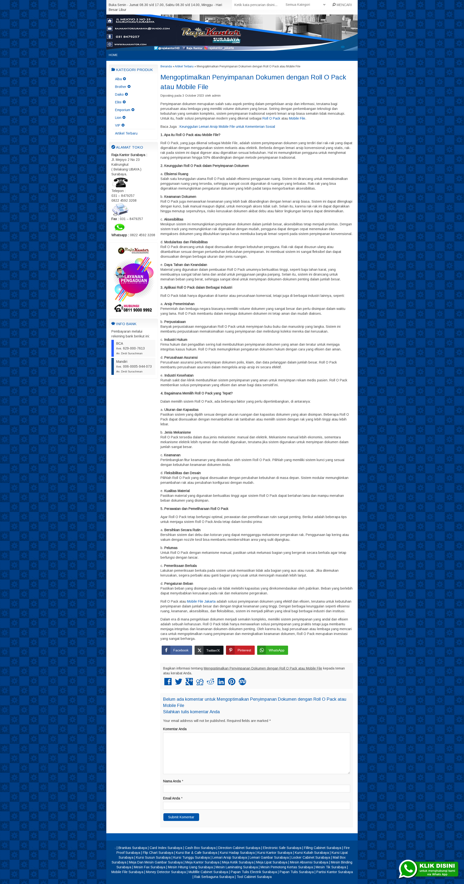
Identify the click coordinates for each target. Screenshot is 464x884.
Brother (120, 87)
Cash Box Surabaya (200, 848)
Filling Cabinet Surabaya (322, 848)
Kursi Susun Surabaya (153, 857)
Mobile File (297, 118)
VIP (117, 125)
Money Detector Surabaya (166, 872)
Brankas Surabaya (132, 848)
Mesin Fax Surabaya (149, 867)
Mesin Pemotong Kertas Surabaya (287, 867)
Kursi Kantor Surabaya (274, 853)
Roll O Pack (271, 118)
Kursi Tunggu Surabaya (191, 857)
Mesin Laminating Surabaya (237, 867)
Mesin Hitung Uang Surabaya (190, 867)
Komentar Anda (175, 729)
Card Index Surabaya (166, 848)
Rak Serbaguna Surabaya (214, 877)
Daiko (119, 94)
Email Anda (171, 798)
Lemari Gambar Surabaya (269, 857)
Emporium (122, 110)
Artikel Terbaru (126, 133)
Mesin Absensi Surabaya (309, 862)
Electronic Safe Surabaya (282, 848)
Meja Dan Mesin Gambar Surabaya (156, 862)
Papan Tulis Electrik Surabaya (254, 872)
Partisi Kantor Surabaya (334, 872)
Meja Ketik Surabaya (238, 862)
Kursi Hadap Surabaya (237, 853)
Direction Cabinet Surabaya (239, 848)
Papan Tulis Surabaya (297, 872)
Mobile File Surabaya (127, 872)
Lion (118, 118)
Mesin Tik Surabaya (331, 867)
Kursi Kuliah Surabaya (312, 853)
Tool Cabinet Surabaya (254, 877)
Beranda (166, 66)
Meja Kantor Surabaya (202, 862)
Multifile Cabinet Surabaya (208, 872)
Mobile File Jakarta (201, 601)
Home (113, 55)
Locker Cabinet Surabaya (310, 857)
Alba (118, 79)
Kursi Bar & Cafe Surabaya (196, 853)
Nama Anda (172, 781)
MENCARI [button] (344, 5)
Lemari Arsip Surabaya (229, 857)
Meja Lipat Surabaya (271, 862)
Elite (118, 102)
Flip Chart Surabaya (158, 853)
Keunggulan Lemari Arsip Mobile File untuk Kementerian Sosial (227, 126)
